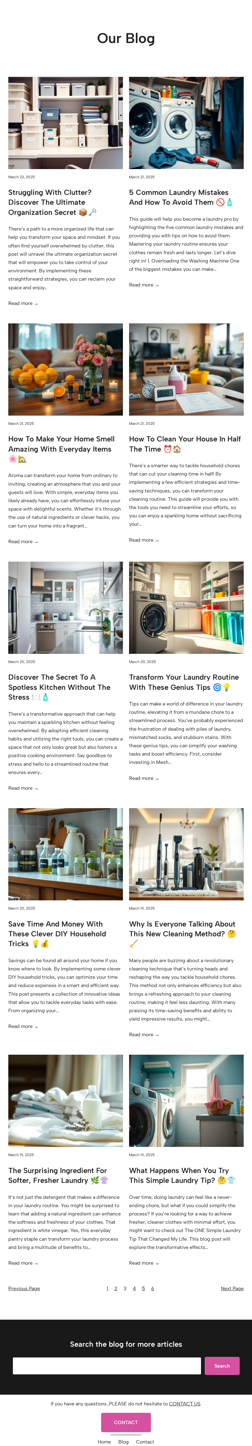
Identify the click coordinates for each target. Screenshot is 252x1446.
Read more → (23, 303)
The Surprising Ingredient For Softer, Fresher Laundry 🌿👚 (58, 1175)
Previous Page (24, 1288)
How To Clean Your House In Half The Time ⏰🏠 (185, 443)
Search (222, 1366)
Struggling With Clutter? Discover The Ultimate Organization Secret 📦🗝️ (52, 202)
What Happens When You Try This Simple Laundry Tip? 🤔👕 (182, 1175)
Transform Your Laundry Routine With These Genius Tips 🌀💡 (184, 682)
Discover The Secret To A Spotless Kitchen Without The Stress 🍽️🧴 (59, 687)
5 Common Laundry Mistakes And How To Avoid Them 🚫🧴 (181, 197)
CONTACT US (184, 1404)
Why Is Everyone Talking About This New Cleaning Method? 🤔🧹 (182, 933)
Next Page (232, 1288)
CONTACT (126, 1422)
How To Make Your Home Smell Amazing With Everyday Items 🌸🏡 (61, 448)
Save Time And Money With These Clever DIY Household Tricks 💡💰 (57, 933)
